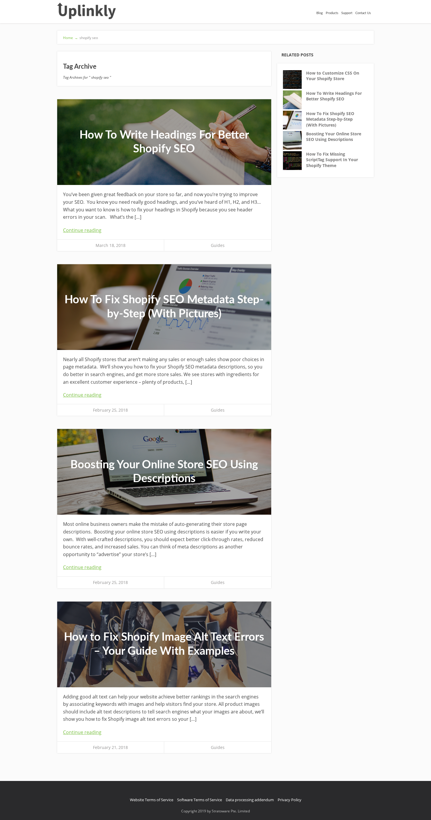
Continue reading (82, 230)
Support (346, 13)
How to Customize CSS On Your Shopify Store (332, 76)
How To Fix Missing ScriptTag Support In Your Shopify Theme (332, 159)
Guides (218, 245)
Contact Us (363, 13)
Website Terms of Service (151, 799)
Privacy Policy (289, 799)
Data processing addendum (250, 799)
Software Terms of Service (199, 799)
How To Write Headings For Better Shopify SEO (334, 96)
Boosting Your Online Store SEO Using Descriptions (333, 136)
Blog (319, 13)
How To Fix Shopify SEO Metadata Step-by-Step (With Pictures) (330, 119)
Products (332, 13)
